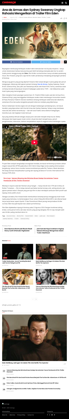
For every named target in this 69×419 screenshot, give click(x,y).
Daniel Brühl (29, 216)
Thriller (43, 17)
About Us (4, 415)
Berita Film (20, 216)
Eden (36, 216)
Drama (25, 17)
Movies (35, 17)
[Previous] (33, 299)
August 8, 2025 (14, 17)
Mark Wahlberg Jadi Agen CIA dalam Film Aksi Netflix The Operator (50, 262)
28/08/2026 (39, 265)
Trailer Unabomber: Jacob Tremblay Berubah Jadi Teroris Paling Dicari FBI (16, 262)
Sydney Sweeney (8, 218)
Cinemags (12, 408)
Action (39, 257)
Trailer (48, 17)
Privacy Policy (21, 415)
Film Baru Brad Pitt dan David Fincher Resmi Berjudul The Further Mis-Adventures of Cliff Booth (16, 288)
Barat (21, 17)
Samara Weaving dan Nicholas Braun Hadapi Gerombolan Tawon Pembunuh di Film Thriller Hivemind (50, 288)
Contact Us (30, 415)
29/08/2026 (5, 265)
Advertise (12, 415)
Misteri (30, 17)
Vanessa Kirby (25, 218)
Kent (5, 17)
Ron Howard (50, 216)
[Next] (36, 299)
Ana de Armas (11, 216)
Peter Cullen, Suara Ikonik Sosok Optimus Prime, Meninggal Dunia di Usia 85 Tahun (32, 383)
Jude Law (42, 216)
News (39, 17)
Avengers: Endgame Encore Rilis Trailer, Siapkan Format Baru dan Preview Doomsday (33, 389)
